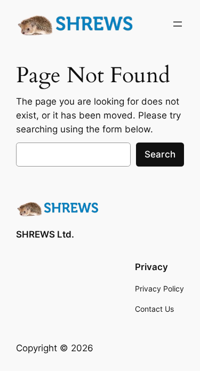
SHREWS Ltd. (45, 234)
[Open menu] (177, 24)
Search (160, 154)
